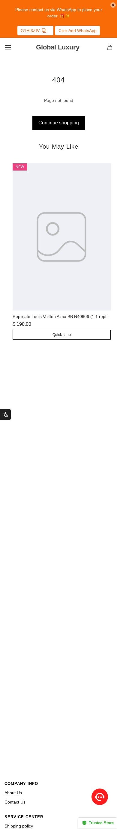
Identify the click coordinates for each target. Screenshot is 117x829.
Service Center (23, 817)
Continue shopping (58, 122)
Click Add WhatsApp (77, 30)
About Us (13, 792)
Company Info (21, 784)
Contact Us (15, 802)
